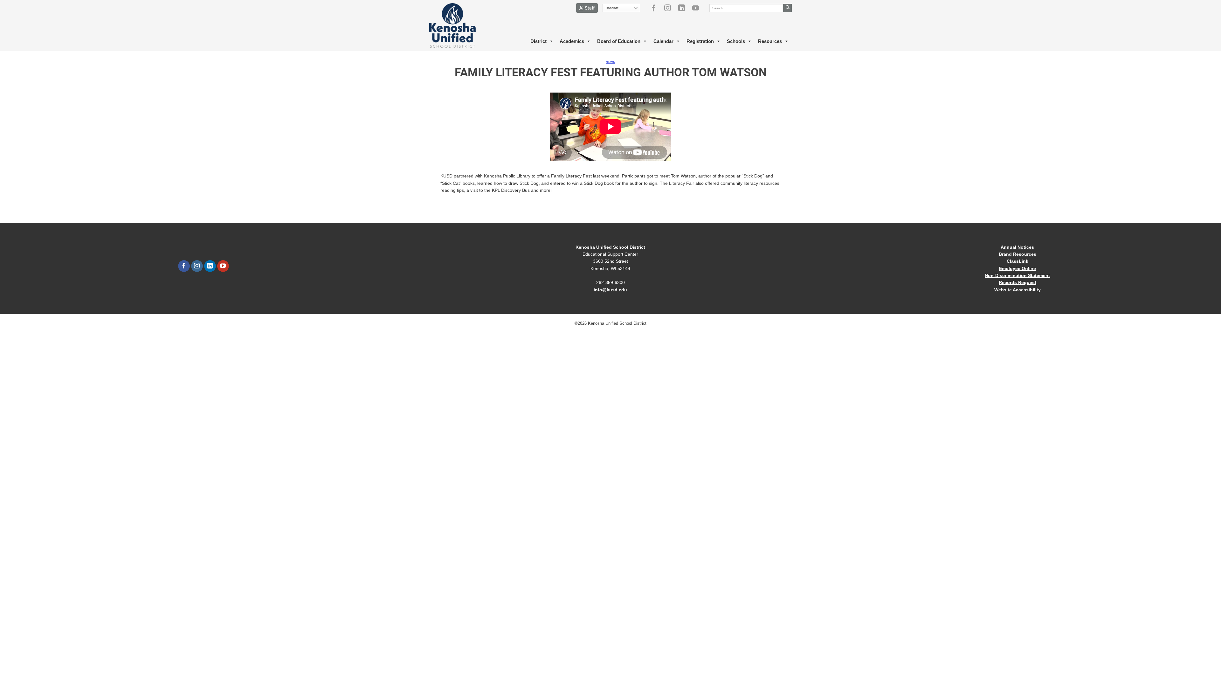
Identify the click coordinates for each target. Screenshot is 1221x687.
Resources (770, 41)
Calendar (663, 41)
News (610, 62)
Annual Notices (1017, 247)
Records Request (1017, 282)
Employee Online (1017, 268)
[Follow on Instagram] (670, 8)
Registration (700, 41)
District (538, 41)
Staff (590, 7)
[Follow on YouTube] (698, 8)
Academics (572, 41)
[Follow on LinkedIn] (684, 8)
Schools (736, 41)
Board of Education (618, 41)
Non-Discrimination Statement (1017, 275)
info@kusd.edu (610, 289)
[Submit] (787, 8)
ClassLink (1017, 261)
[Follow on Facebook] (656, 8)
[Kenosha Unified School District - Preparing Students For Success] (457, 25)
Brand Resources (1017, 254)
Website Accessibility (1017, 289)
